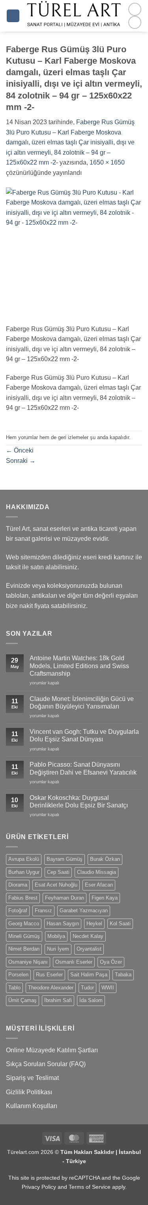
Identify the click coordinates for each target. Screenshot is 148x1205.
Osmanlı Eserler (73, 962)
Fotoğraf (17, 910)
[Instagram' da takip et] (134, 9)
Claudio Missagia (96, 872)
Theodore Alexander (50, 988)
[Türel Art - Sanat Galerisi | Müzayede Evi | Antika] (74, 16)
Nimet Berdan (23, 949)
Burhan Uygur (23, 872)
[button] (13, 16)
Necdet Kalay (88, 936)
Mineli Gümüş (24, 936)
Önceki (20, 450)
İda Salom (91, 1000)
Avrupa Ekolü (23, 859)
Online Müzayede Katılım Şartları (52, 1050)
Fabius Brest (22, 898)
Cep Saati (58, 872)
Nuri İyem (58, 949)
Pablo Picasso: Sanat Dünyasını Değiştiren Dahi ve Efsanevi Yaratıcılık (83, 768)
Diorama (17, 885)
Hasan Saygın (63, 923)
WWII (107, 988)
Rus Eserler (49, 975)
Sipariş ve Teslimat (32, 1077)
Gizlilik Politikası (29, 1092)
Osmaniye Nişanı (28, 962)
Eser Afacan (99, 885)
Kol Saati (120, 923)
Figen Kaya (105, 898)
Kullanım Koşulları (31, 1106)
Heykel (94, 923)
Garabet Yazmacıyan (84, 910)
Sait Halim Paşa (88, 975)
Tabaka (123, 975)
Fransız (43, 910)
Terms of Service (90, 1187)
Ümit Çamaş (22, 1000)
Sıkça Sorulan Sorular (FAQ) (46, 1064)
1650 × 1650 (107, 162)
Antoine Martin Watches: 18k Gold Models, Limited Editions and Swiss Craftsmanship (79, 665)
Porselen (18, 975)
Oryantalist (89, 949)
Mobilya (56, 936)
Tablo (14, 988)
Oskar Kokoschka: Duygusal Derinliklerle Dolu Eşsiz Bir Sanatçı (79, 801)
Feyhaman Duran (64, 898)
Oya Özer (111, 962)
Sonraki (21, 460)
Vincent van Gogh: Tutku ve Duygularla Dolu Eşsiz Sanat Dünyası (84, 735)
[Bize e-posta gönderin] (134, 22)
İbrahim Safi (58, 1000)
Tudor (87, 988)
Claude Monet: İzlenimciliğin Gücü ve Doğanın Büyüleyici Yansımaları (82, 702)
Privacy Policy (39, 1187)
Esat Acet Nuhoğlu (56, 885)
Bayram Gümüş (64, 859)
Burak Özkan (105, 859)
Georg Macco (23, 923)
